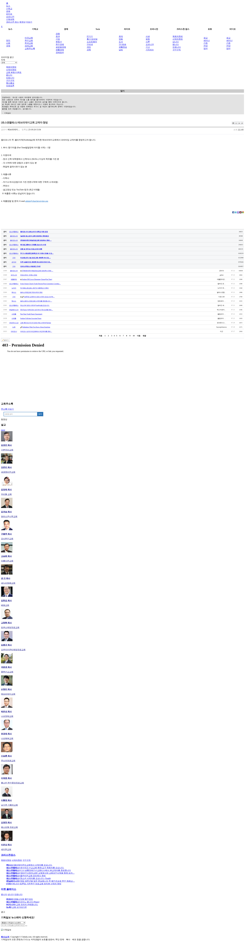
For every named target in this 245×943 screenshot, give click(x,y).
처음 (100, 336)
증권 (58, 36)
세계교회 (29, 46)
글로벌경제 (61, 47)
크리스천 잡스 (12, 22)
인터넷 (90, 44)
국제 (8, 46)
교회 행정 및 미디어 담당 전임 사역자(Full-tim (35, 323)
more (3, 430)
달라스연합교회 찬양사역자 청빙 (31, 292)
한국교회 (29, 43)
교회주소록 (30, 48)
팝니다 (176, 44)
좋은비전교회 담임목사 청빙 (26, 876)
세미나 (207, 40)
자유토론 (10, 86)
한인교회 (29, 40)
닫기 (122, 91)
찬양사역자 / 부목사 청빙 (28, 275)
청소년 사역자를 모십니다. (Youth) (28, 878)
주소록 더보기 (7, 409)
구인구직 (177, 50)
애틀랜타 (14, 279)
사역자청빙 (178, 39)
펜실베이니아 (14, 310)
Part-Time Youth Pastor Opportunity (31, 314)
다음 (138, 336)
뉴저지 (14, 288)
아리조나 (14, 331)
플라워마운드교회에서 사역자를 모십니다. (29, 865)
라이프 (9, 14)
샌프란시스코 (14, 323)
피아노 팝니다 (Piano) (22, 902)
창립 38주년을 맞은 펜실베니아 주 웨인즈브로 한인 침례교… (40, 881)
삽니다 (176, 42)
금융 (58, 34)
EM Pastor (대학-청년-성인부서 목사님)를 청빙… (36, 310)
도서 (121, 42)
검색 (40, 414)
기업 (58, 39)
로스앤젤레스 (14, 232)
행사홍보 (10, 83)
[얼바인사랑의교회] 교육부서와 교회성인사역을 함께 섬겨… (40, 873)
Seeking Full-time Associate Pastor (30, 318)
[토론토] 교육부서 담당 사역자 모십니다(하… (39, 297)
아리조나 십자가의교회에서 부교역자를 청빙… (36, 331)
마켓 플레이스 (8, 889)
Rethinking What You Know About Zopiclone (36, 327)
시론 (148, 42)
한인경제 (60, 44)
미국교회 (29, 38)
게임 (89, 47)
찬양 (206, 46)
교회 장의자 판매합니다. (22, 904)
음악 (121, 36)
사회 (8, 43)
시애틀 (14, 314)
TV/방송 (122, 44)
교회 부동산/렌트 (13, 72)
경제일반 (60, 52)
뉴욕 (13, 327)
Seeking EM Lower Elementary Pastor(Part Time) (37, 279)
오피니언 (10, 17)
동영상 (22, 22)
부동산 (59, 42)
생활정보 (123, 47)
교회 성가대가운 (16, 907)
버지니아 (14, 275)
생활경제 (60, 50)
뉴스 (8, 6)
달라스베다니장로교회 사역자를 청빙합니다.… (36, 301)
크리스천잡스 (8, 855)
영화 (121, 39)
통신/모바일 (92, 39)
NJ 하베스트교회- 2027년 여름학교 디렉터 (34, 288)
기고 (148, 47)
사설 (148, 36)
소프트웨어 (92, 42)
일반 (206, 48)
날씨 (121, 50)
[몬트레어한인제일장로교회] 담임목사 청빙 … (37, 271)
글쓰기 (6, 340)
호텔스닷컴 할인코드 (19, 899)
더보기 (29, 22)
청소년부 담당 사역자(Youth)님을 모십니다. (35, 305)
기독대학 (10, 19)
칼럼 (148, 39)
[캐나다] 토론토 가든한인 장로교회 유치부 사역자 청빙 (33, 884)
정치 (8, 40)
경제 (8, 11)
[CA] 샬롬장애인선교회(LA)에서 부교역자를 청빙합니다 (38, 870)
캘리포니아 (14, 236)
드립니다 (177, 47)
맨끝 (144, 336)
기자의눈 (150, 50)
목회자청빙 (178, 36)
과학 (89, 50)
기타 (13, 258)
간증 (206, 43)
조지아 (14, 262)
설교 (206, 38)
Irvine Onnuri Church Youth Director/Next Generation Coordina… (40, 284)
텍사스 (14, 292)
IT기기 (90, 36)
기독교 (9, 9)
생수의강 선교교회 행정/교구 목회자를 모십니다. (35, 868)
